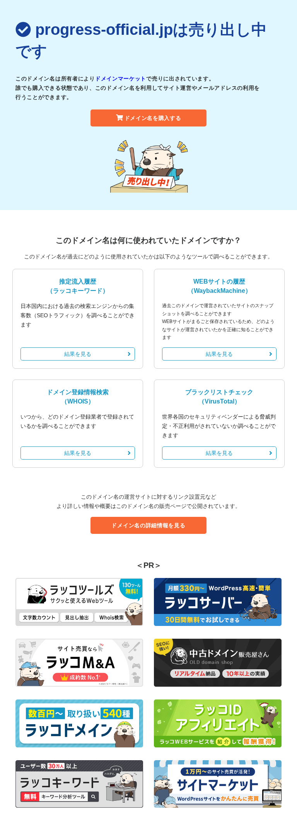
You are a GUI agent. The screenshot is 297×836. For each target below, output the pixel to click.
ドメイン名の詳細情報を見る (148, 525)
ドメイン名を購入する (153, 118)
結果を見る (77, 354)
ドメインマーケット (120, 78)
